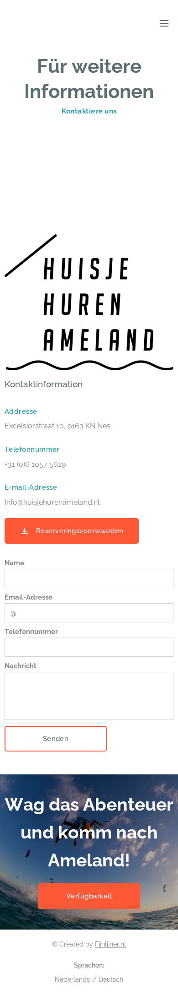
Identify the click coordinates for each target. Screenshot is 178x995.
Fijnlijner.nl (110, 944)
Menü (164, 23)
